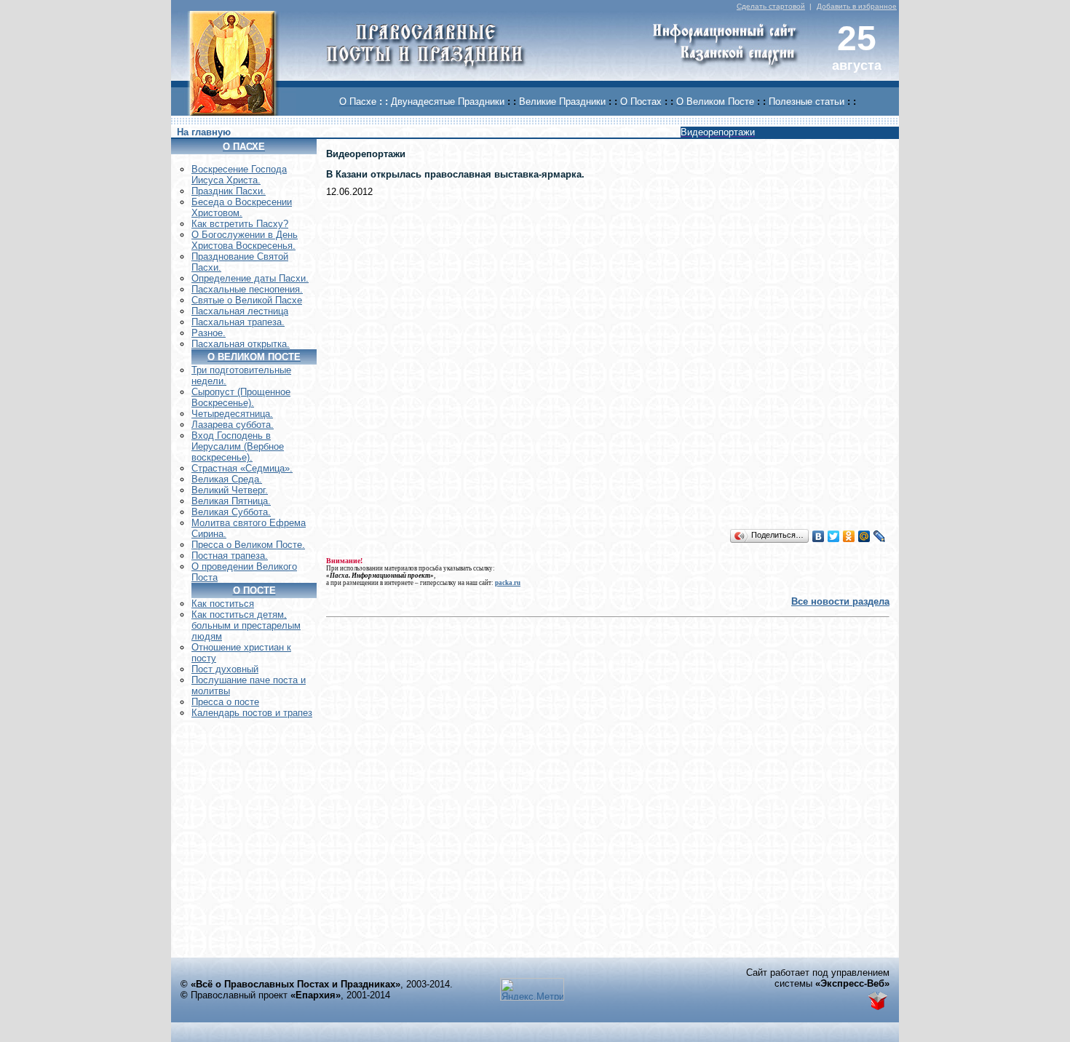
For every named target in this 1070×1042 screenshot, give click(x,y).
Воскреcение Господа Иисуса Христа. (239, 175)
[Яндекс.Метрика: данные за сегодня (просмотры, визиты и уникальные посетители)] (532, 989)
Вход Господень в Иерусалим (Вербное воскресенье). (237, 446)
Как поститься (222, 603)
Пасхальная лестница (239, 311)
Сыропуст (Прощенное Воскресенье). (240, 397)
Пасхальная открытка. (240, 343)
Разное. (208, 332)
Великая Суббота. (231, 511)
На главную (204, 132)
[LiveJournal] (879, 536)
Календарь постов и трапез (251, 712)
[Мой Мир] (864, 536)
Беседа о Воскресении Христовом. (241, 207)
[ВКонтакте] (818, 536)
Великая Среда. (226, 479)
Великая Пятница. (231, 501)
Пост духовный (224, 669)
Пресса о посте (225, 701)
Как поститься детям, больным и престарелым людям (246, 625)
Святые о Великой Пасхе (246, 300)
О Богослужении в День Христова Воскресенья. (244, 240)
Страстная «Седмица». (242, 468)
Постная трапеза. (229, 555)
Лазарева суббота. (232, 424)
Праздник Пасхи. (228, 191)
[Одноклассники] (849, 536)
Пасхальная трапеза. (238, 322)
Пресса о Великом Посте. (248, 544)
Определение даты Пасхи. (250, 278)
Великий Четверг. (229, 490)
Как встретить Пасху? (239, 223)
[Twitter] (833, 536)
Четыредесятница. (232, 413)
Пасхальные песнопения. (247, 289)
